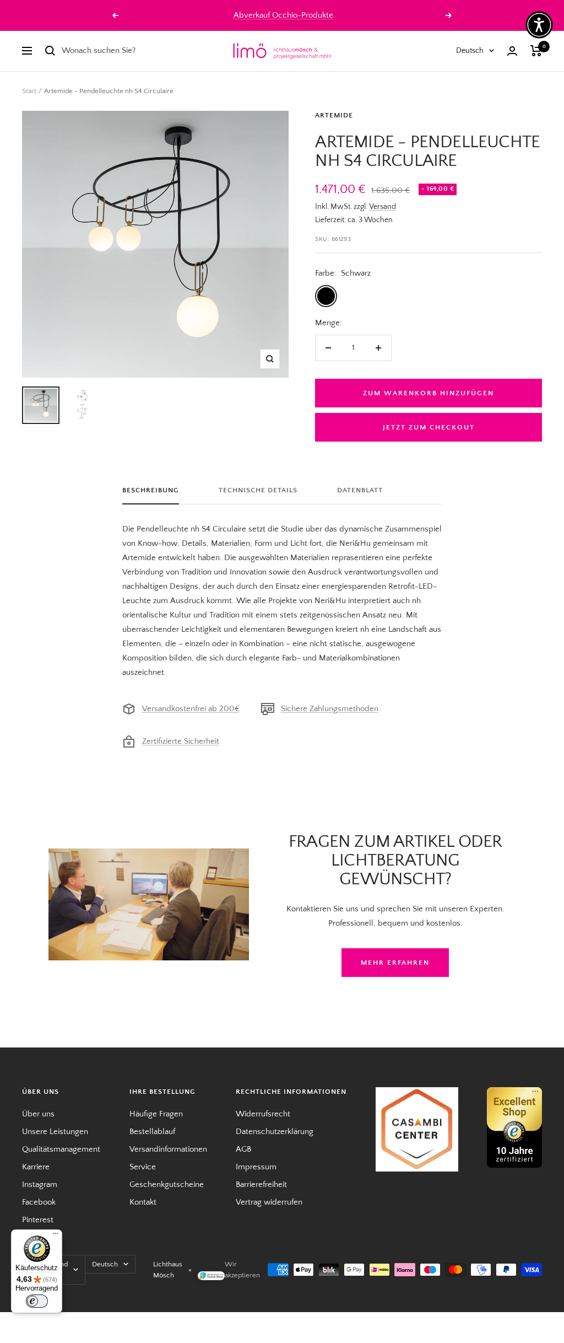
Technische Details (258, 490)
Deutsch (470, 50)
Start (29, 91)
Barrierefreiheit (261, 1184)
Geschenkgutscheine (166, 1184)
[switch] (37, 1301)
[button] (539, 25)
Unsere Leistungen (55, 1131)
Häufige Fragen (156, 1114)
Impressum (256, 1167)
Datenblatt (360, 490)
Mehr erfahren (395, 962)
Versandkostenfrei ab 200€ (191, 708)
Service (142, 1167)
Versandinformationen (168, 1149)
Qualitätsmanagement (61, 1149)
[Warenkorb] (536, 50)
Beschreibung (150, 490)
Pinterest (37, 1219)
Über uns (38, 1114)
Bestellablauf (152, 1131)
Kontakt (142, 1202)
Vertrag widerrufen (269, 1202)
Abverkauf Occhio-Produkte (283, 15)
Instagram (39, 1184)
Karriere (36, 1167)
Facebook (39, 1202)
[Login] (512, 51)
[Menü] (55, 1236)
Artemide (334, 115)
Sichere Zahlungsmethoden (329, 708)
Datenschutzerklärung (274, 1131)
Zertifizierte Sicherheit (180, 741)
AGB (243, 1149)
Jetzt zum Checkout (429, 427)
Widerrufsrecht (263, 1114)
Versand (382, 206)
